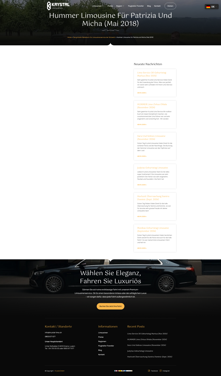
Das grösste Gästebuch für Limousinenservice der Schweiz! (94, 37)
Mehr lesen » (142, 93)
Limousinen (97, 6)
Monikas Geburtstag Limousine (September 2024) (153, 229)
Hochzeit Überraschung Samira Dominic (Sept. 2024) (153, 198)
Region (119, 6)
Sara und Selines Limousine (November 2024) (151, 137)
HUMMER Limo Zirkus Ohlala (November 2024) (152, 106)
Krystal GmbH (59, 371)
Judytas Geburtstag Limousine (152, 168)
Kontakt (157, 6)
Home (69, 37)
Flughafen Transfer (136, 6)
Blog (149, 6)
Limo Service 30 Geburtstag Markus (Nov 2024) (151, 74)
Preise (110, 6)
